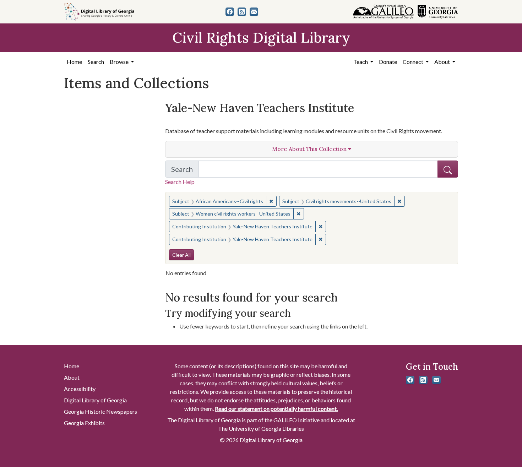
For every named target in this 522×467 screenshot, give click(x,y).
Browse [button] (120, 61)
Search (96, 61)
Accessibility (80, 388)
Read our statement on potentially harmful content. (276, 408)
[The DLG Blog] (242, 11)
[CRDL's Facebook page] (229, 11)
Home (74, 61)
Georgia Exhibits (84, 422)
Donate (388, 61)
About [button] (442, 61)
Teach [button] (361, 61)
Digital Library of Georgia (95, 400)
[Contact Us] (254, 11)
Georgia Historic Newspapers (100, 411)
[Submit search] (447, 169)
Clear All (181, 255)
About (72, 377)
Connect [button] (413, 61)
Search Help (180, 181)
